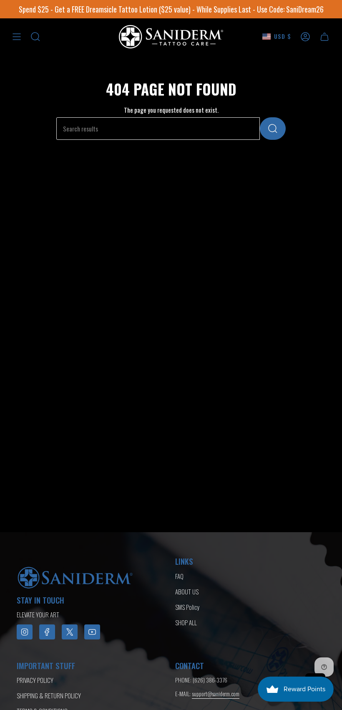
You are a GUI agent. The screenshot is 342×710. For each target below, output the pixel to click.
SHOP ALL (186, 622)
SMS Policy (187, 606)
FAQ (179, 576)
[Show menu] (16, 36)
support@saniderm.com (215, 693)
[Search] (273, 128)
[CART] (324, 36)
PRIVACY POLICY (35, 680)
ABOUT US (187, 591)
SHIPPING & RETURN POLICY (49, 695)
